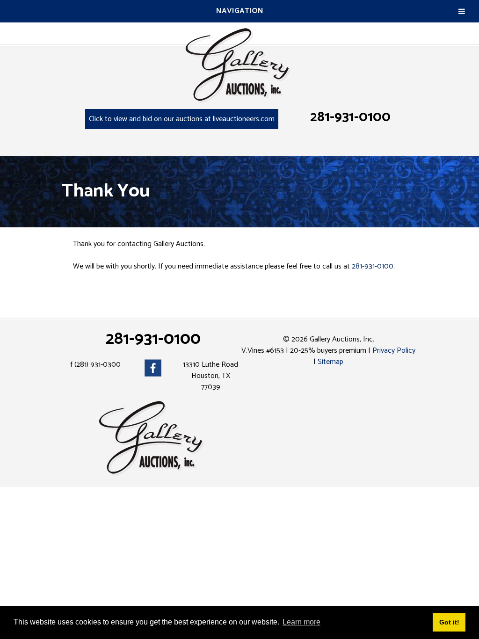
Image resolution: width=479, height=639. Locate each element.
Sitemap (330, 362)
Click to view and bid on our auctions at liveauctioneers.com (182, 119)
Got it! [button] (449, 622)
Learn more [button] (301, 622)
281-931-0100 (350, 117)
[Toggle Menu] (461, 11)
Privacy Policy (393, 350)
